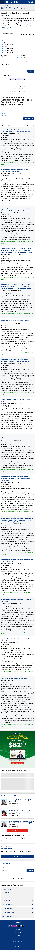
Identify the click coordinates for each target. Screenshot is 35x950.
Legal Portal (17, 932)
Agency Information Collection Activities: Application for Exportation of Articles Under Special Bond (15, 478)
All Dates (22, 56)
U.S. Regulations (15, 5)
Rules (5, 43)
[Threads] (19, 926)
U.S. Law (7, 5)
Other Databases (8, 912)
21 (22, 88)
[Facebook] (14, 926)
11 (15, 86)
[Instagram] (16, 926)
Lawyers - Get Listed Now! (17, 876)
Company (17, 935)
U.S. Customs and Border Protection (10, 9)
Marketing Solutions (9, 916)
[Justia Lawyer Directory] (26, 926)
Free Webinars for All (8, 796)
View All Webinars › (17, 831)
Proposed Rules (8, 48)
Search (31, 71)
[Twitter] (23, 926)
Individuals (5, 893)
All (4, 41)
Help (17, 938)
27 (20, 91)
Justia (2, 5)
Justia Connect (17, 929)
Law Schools (6, 901)
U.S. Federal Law (7, 905)
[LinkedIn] (9, 926)
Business (5, 897)
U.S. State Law (7, 908)
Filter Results (29, 118)
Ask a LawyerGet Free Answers (7, 847)
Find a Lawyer (6, 863)
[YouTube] (12, 926)
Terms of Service (17, 941)
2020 (22, 9)
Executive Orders (9, 50)
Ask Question (17, 856)
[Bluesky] (21, 926)
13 (20, 86)
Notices (6, 46)
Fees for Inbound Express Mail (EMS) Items (14, 678)
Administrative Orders (10, 44)
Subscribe (30, 125)
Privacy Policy (17, 944)
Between (22, 58)
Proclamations (8, 52)
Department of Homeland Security (9, 7)
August (26, 9)
